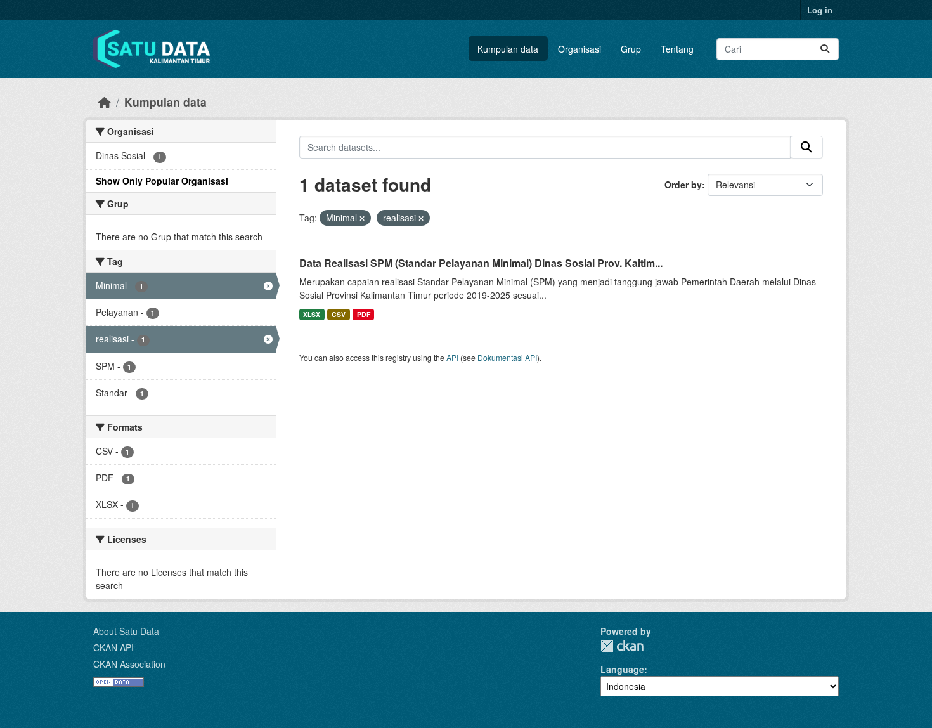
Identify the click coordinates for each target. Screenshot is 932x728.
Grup (631, 48)
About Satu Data (126, 631)
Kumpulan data (507, 48)
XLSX (311, 314)
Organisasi (579, 48)
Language (622, 669)
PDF (363, 314)
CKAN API (113, 647)
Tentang (677, 48)
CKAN (622, 646)
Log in (819, 10)
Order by (683, 184)
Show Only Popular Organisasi (162, 180)
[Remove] (362, 218)
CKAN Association (129, 664)
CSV (339, 314)
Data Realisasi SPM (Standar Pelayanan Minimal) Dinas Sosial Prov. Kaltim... (481, 263)
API (452, 357)
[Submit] (825, 49)
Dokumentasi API (507, 357)
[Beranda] (104, 102)
